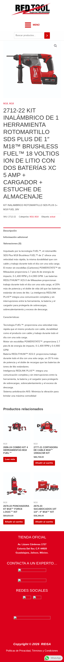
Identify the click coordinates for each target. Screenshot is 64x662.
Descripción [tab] (10, 231)
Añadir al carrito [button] (44, 463)
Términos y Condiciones (45, 650)
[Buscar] (47, 35)
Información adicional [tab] (15, 237)
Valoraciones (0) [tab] (12, 243)
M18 (5, 103)
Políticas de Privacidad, (18, 650)
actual (52, 217)
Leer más (10, 459)
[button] (55, 46)
